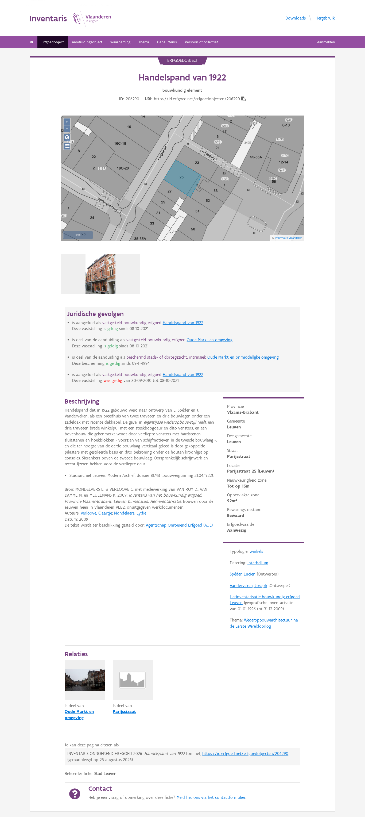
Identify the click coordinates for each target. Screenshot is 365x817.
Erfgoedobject (52, 42)
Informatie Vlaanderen (288, 238)
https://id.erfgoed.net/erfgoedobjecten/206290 (245, 753)
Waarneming (120, 42)
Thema (143, 42)
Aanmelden (326, 42)
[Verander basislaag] (67, 146)
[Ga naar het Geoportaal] (67, 137)
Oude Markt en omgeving (209, 339)
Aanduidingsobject (87, 42)
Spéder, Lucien (242, 574)
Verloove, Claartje (96, 513)
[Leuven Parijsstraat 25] (101, 274)
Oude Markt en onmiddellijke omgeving (243, 357)
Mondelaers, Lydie (130, 513)
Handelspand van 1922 (183, 322)
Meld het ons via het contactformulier (211, 797)
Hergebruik (325, 18)
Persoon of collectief (201, 42)
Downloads (295, 18)
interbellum (257, 562)
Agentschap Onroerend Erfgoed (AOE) (179, 525)
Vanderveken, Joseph (248, 585)
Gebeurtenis (167, 42)
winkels (256, 551)
